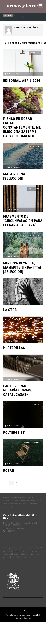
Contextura (34, 53)
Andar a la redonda (31, 443)
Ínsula (36, 91)
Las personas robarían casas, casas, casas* (17, 390)
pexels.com (17, 551)
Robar (8, 470)
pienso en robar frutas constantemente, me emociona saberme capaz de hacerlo (22, 127)
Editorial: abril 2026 (21, 80)
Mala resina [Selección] (14, 176)
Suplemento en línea (26, 27)
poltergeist (14, 432)
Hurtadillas (14, 348)
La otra (10, 310)
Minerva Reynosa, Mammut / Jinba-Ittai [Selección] (22, 267)
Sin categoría (34, 189)
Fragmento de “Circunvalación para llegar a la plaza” (22, 220)
